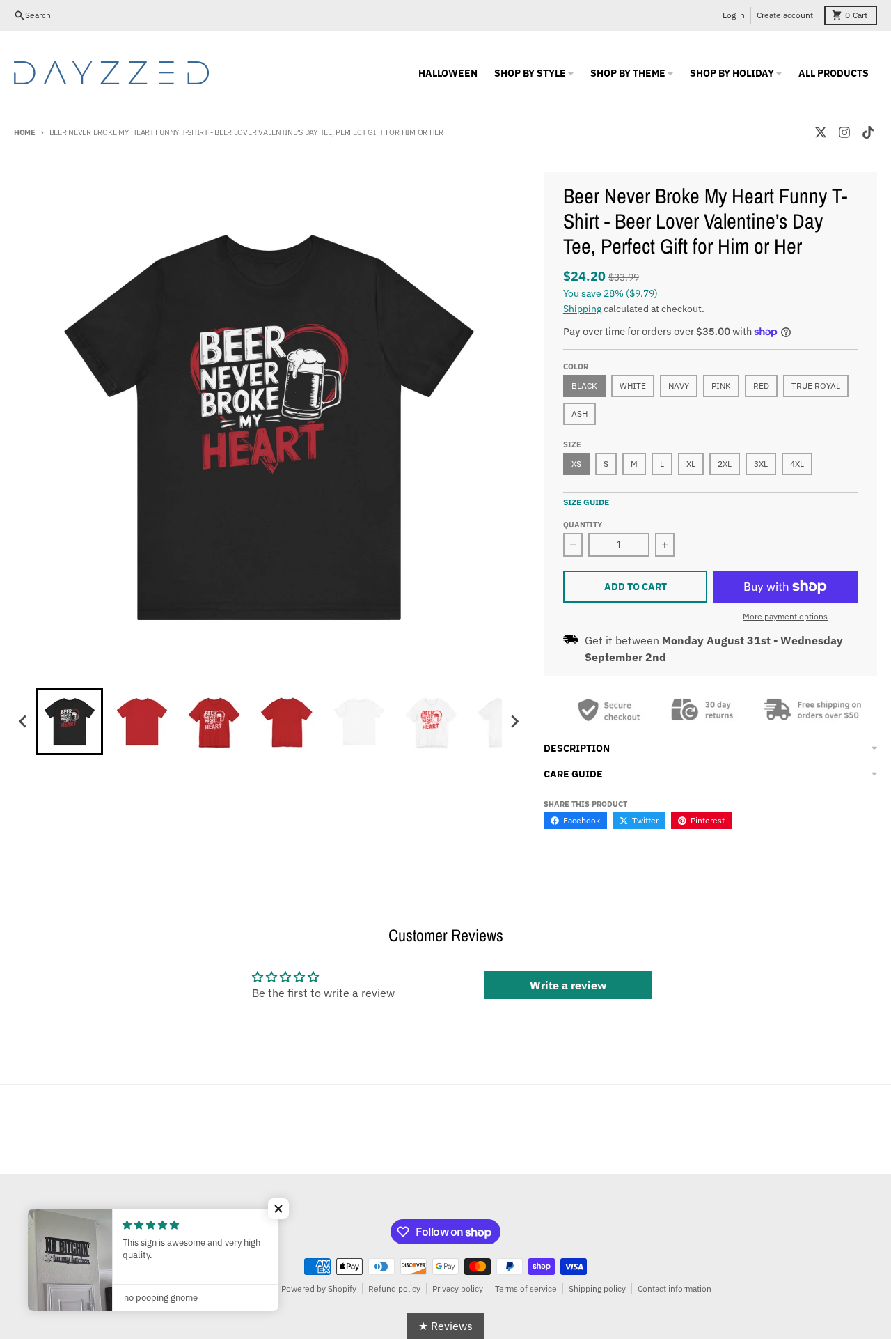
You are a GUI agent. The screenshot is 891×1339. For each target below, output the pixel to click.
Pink (721, 385)
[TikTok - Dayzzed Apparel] (868, 132)
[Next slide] (514, 722)
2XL (725, 463)
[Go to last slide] (23, 722)
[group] (69, 721)
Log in (734, 15)
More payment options (785, 616)
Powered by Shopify (318, 1288)
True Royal (815, 385)
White (633, 385)
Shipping (582, 308)
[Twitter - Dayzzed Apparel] (821, 132)
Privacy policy (457, 1288)
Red (761, 385)
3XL (761, 463)
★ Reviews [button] (445, 1326)
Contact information (674, 1288)
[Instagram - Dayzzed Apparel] (844, 132)
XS (576, 463)
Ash (579, 413)
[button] (278, 1208)
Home (25, 132)
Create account (785, 15)
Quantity (582, 524)
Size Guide (586, 502)
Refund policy (394, 1288)
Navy (678, 385)
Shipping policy (597, 1288)
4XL (797, 463)
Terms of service (526, 1288)
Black (584, 385)
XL (690, 463)
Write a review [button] (568, 985)
